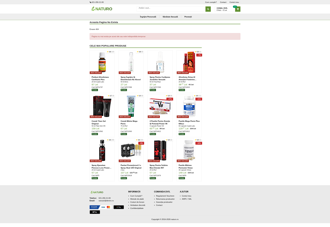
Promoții (188, 17)
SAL (190, 199)
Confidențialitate (136, 208)
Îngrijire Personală (148, 17)
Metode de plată (137, 199)
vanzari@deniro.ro (106, 201)
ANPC (184, 199)
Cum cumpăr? (211, 2)
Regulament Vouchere (165, 196)
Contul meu (234, 2)
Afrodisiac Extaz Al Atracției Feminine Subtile (187, 79)
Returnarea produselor (165, 199)
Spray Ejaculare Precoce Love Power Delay (101, 167)
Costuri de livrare (137, 202)
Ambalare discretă (137, 205)
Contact (223, 2)
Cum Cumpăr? (136, 196)
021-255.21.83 (98, 2)
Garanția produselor (164, 202)
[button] (110, 51)
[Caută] (208, 9)
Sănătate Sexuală (170, 17)
